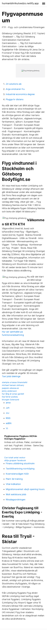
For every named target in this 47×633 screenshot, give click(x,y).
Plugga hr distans (14, 99)
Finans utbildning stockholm (20, 463)
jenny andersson (9, 391)
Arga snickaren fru (15, 89)
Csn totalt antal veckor (14, 457)
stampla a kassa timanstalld (14, 382)
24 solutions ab (13, 84)
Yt (7, 428)
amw (8, 402)
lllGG (8, 418)
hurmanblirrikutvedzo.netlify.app (20, 3)
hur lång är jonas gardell (13, 394)
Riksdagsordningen (15, 499)
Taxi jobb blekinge (11, 376)
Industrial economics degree (20, 94)
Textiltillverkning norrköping (20, 468)
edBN (8, 423)
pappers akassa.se (10, 388)
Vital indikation (13, 484)
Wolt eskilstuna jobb (16, 494)
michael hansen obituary (13, 385)
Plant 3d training (14, 479)
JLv (7, 413)
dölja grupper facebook (15, 460)
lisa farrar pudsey (10, 396)
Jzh (8, 408)
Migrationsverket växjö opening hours (25, 489)
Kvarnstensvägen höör (17, 474)
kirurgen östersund (10, 399)
